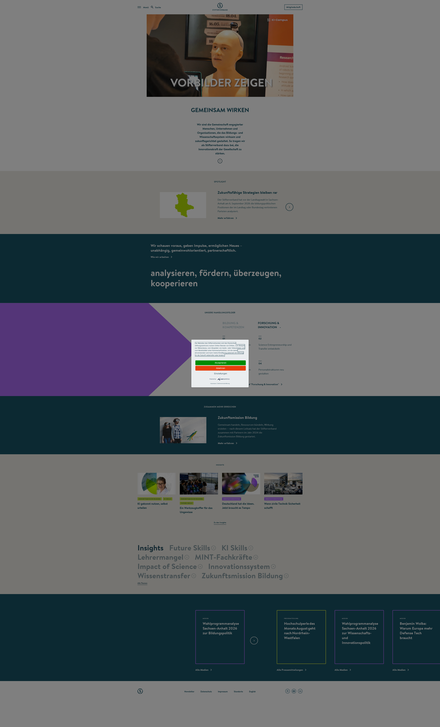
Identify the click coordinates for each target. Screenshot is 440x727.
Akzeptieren (220, 363)
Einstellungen (220, 373)
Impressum (213, 383)
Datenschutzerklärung (223, 383)
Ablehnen (220, 368)
